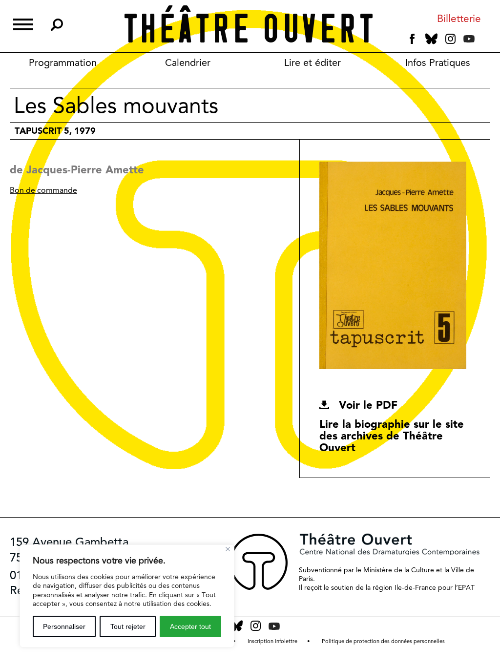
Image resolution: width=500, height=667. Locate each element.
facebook (412, 39)
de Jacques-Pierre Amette (77, 169)
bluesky (431, 38)
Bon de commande (43, 190)
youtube (469, 39)
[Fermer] (228, 549)
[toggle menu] (23, 23)
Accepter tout (190, 626)
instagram (450, 39)
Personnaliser (64, 626)
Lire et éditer (312, 62)
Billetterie (459, 19)
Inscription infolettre (272, 641)
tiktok (482, 41)
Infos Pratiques (437, 62)
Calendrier (187, 62)
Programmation (63, 62)
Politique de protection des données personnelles (383, 641)
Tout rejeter (128, 626)
